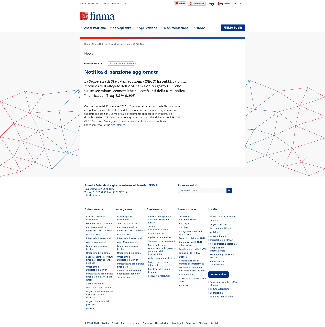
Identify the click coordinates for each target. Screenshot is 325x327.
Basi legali (184, 223)
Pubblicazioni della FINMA (193, 249)
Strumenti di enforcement (161, 241)
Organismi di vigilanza (98, 253)
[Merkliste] (210, 3)
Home (83, 3)
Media (91, 3)
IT (242, 3)
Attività (214, 232)
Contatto (106, 3)
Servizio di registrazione (98, 287)
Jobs (98, 3)
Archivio (183, 285)
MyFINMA (225, 3)
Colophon (191, 323)
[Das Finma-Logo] (97, 16)
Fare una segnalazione (221, 296)
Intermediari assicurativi (98, 238)
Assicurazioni (93, 234)
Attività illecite (156, 233)
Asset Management (127, 242)
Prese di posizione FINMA (192, 238)
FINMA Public (218, 274)
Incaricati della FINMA (221, 240)
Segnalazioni (216, 293)
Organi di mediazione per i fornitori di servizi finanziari (99, 294)
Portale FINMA (119, 3)
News (182, 3)
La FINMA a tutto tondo (222, 216)
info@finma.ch (93, 195)
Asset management (96, 242)
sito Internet (118, 125)
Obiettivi (214, 220)
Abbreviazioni (162, 323)
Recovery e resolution (159, 276)
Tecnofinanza (124, 277)
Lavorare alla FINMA (220, 228)
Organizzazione (218, 224)
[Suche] (235, 4)
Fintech (90, 308)
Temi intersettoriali (127, 223)
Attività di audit (218, 236)
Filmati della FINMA (189, 253)
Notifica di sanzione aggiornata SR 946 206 (121, 44)
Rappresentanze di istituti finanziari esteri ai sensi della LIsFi (99, 260)
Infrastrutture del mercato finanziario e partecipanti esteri (99, 276)
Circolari (183, 227)
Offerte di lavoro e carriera (125, 323)
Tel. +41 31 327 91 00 (95, 192)
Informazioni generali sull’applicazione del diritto (159, 219)
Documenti (198, 3)
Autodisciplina (186, 274)
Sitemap (203, 323)
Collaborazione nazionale (223, 244)
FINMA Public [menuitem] (232, 28)
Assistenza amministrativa (161, 258)
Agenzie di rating (95, 283)
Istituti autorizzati (219, 289)
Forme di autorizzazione (99, 223)
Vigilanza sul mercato (159, 237)
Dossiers (183, 257)
